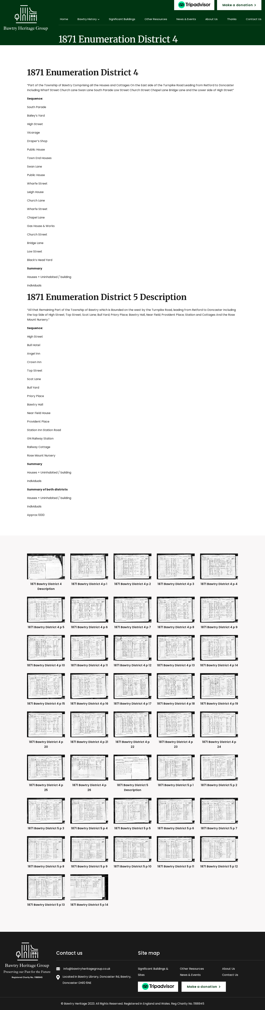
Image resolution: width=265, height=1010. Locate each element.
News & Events (186, 19)
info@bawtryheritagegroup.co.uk (86, 969)
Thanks (232, 19)
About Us (211, 19)
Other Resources (156, 19)
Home (64, 19)
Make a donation (237, 5)
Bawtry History (87, 19)
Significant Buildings (122, 19)
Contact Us (230, 975)
